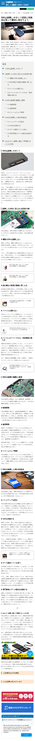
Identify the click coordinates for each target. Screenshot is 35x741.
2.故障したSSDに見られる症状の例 (18, 74)
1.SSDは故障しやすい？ (14, 68)
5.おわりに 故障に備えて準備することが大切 (18, 142)
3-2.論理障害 (11, 108)
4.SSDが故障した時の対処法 (16, 117)
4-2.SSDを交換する (14, 125)
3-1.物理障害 (11, 104)
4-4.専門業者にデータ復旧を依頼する (19, 134)
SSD (19, 13)
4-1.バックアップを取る (15, 122)
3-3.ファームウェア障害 (15, 112)
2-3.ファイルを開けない (15, 89)
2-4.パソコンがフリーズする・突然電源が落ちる (19, 93)
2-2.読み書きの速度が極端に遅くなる (19, 83)
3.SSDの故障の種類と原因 (15, 100)
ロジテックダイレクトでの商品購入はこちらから (17, 720)
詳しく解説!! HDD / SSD (8, 13)
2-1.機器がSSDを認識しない (17, 78)
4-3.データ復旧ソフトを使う (17, 129)
